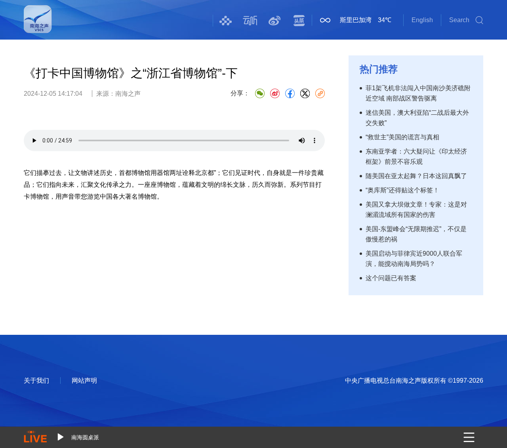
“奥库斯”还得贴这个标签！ (402, 190)
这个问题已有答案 (391, 278)
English (422, 20)
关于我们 (36, 380)
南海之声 (38, 24)
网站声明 (84, 380)
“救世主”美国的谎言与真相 (402, 137)
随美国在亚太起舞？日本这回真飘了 (416, 176)
